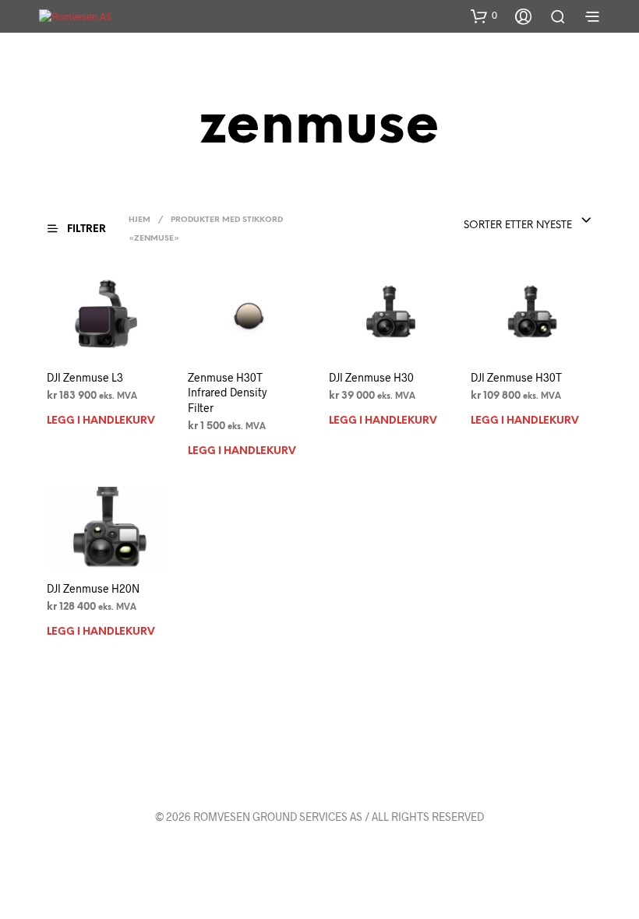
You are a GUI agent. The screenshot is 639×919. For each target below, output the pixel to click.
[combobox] (528, 221)
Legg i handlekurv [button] (101, 421)
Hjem (139, 220)
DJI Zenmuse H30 (371, 377)
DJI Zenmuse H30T (516, 377)
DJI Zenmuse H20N (93, 588)
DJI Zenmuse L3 (85, 377)
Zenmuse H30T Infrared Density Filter (227, 392)
